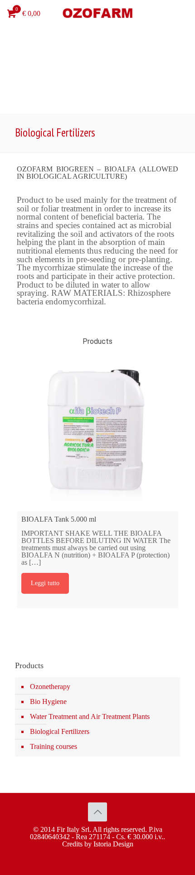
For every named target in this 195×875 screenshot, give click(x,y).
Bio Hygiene (48, 701)
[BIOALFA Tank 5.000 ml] (98, 431)
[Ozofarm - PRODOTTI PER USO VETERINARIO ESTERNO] (97, 13)
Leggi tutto (45, 583)
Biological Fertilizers (59, 731)
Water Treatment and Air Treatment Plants (90, 716)
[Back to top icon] (97, 811)
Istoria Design (113, 844)
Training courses (53, 746)
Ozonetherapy (50, 686)
